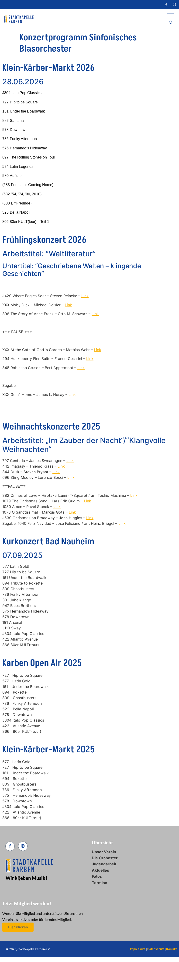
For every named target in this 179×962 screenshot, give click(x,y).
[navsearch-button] (170, 22)
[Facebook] (166, 4)
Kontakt (171, 949)
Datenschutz (155, 949)
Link (70, 460)
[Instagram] (174, 4)
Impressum (137, 949)
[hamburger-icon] (170, 15)
